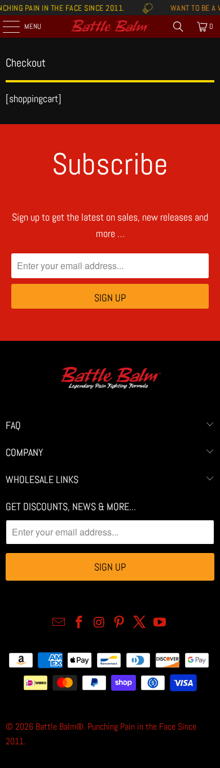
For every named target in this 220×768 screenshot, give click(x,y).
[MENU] (5, 26)
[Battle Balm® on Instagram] (99, 623)
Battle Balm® (59, 726)
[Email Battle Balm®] (59, 623)
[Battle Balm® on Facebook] (79, 623)
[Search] (178, 26)
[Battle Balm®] (110, 26)
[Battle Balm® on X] (139, 623)
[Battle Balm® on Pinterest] (119, 623)
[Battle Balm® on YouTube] (159, 623)
